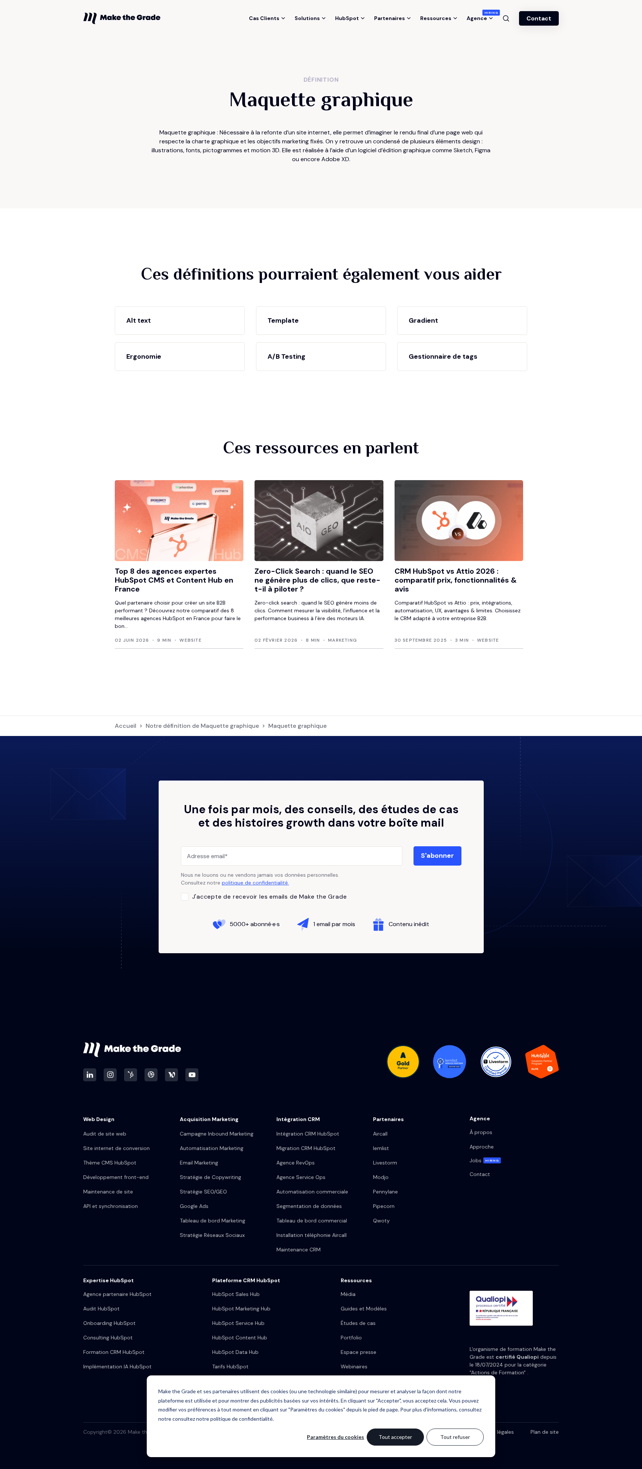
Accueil (125, 726)
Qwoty (381, 1220)
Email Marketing (199, 1162)
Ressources (435, 18)
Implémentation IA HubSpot (117, 1366)
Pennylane (385, 1191)
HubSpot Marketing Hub (241, 1308)
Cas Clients (264, 18)
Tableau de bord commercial (311, 1220)
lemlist (381, 1148)
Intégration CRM (298, 1119)
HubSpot (347, 18)
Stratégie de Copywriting (210, 1177)
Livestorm (385, 1162)
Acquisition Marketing (209, 1119)
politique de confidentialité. (255, 882)
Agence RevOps (295, 1162)
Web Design (98, 1119)
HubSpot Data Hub (235, 1352)
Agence (480, 18)
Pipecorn (384, 1206)
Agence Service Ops (300, 1177)
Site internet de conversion (116, 1148)
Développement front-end (116, 1177)
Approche (482, 1146)
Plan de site (545, 1432)
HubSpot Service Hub (238, 1323)
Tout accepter (395, 1437)
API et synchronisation (110, 1206)
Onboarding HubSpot (109, 1323)
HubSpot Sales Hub (236, 1294)
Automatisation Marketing (211, 1148)
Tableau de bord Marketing (212, 1220)
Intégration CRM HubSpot (307, 1133)
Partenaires (389, 18)
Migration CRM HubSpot (305, 1148)
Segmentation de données (309, 1206)
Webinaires (354, 1366)
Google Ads (194, 1206)
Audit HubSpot (101, 1308)
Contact (538, 18)
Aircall (380, 1133)
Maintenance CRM (298, 1249)
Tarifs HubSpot (230, 1366)
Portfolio (351, 1337)
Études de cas (358, 1323)
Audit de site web (104, 1133)
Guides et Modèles (364, 1308)
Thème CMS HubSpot (109, 1162)
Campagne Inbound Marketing (216, 1133)
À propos (481, 1132)
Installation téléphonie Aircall (311, 1235)
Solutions (307, 18)
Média (348, 1294)
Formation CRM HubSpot (114, 1352)
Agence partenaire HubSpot (117, 1294)
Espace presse (358, 1352)
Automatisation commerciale (312, 1191)
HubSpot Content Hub (239, 1337)
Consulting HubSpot (108, 1337)
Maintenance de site (108, 1191)
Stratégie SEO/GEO (203, 1191)
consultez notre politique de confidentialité (222, 1419)
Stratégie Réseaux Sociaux (212, 1235)
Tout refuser (455, 1437)
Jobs (484, 1160)
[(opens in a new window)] (89, 1074)
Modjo (381, 1177)
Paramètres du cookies (335, 1437)
